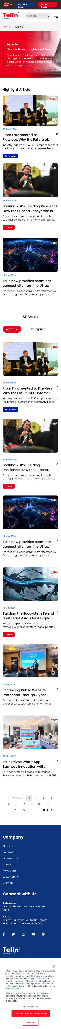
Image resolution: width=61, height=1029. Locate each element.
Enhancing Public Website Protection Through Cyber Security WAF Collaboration (26, 692)
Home (6, 26)
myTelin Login (22, 5)
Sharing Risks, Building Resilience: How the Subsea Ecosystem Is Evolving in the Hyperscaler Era (30, 208)
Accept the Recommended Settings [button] (30, 1013)
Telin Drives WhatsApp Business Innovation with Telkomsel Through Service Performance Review (25, 764)
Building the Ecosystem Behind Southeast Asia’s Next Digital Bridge (28, 616)
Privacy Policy (12, 988)
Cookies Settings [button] (30, 1006)
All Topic (12, 329)
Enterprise (38, 329)
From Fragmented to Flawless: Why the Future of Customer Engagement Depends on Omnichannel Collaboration (25, 137)
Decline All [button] (31, 1022)
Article (19, 26)
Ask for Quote (44, 5)
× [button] (54, 965)
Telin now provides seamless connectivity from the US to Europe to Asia (27, 283)
